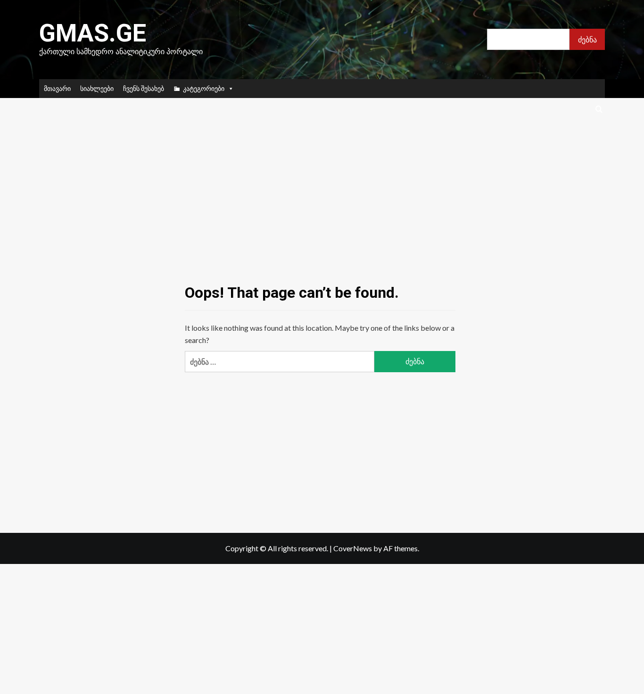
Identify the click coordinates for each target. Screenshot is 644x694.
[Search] (599, 109)
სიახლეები (97, 88)
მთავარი (57, 88)
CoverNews (352, 548)
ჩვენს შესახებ (143, 88)
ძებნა (587, 39)
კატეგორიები (203, 88)
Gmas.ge (92, 33)
